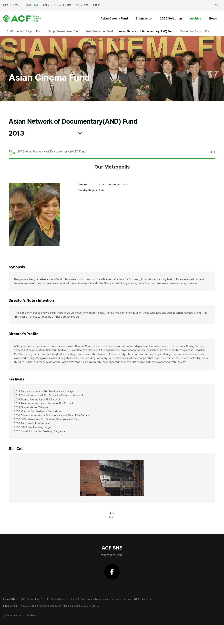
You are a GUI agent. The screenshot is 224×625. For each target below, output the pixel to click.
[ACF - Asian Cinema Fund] (24, 18)
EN (216, 5)
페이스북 (112, 571)
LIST (212, 152)
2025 (13, 143)
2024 (13, 147)
